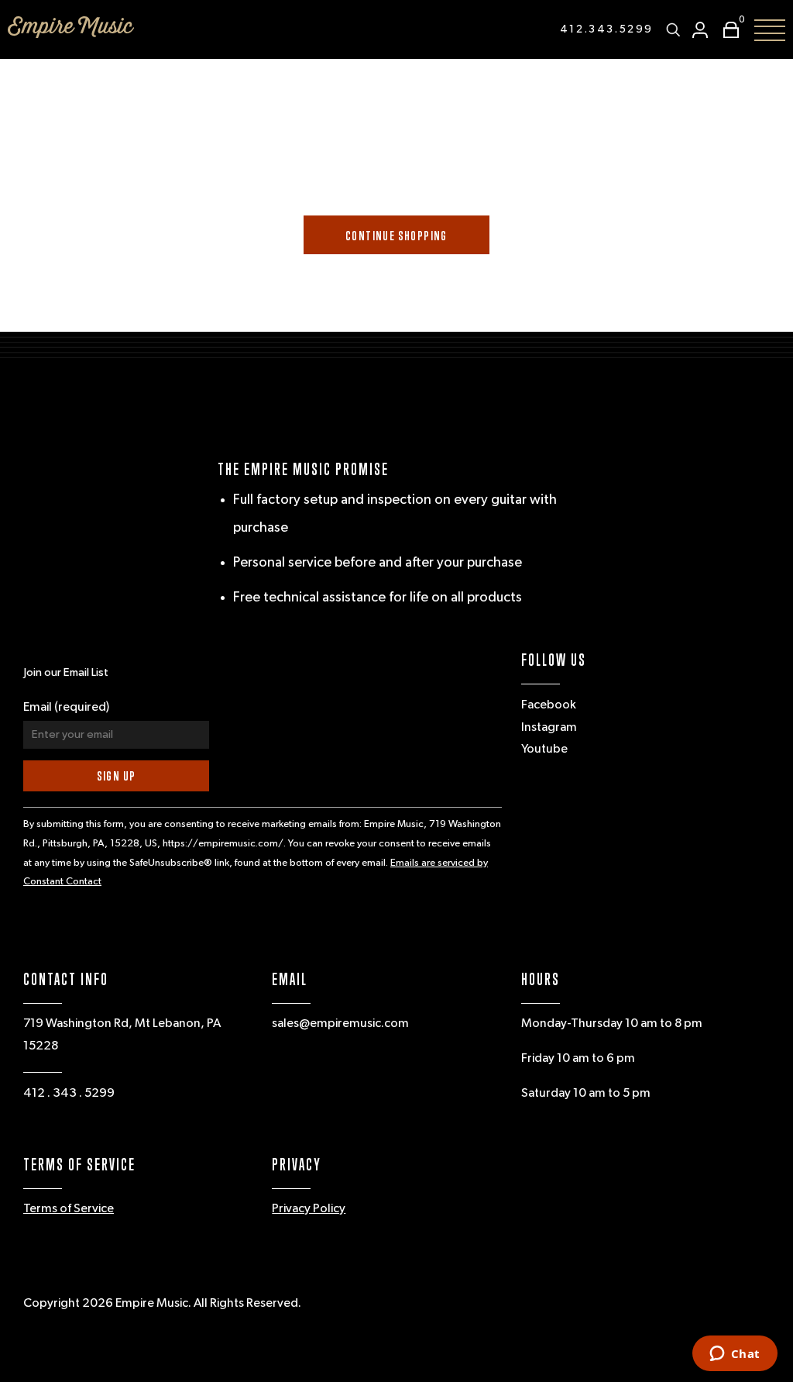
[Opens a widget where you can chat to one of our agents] (735, 1354)
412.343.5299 (607, 29)
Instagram (549, 728)
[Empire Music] (71, 27)
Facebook (548, 705)
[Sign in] (700, 30)
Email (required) (66, 707)
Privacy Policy (308, 1209)
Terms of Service (68, 1209)
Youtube (544, 749)
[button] (727, 30)
